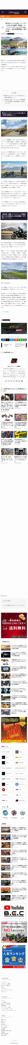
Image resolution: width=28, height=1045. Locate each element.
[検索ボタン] (25, 12)
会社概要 (3, 1029)
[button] (3, 340)
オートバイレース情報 (5, 1007)
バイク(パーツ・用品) (5, 983)
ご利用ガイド (4, 1019)
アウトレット (4, 991)
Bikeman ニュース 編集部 (14, 366)
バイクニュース (11, 33)
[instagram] (17, 381)
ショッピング (14, 1040)
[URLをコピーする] (25, 340)
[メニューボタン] (2, 12)
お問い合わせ (4, 1035)
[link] (6, 381)
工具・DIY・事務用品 (5, 985)
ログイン (16, 605)
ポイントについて (5, 1025)
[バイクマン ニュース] (14, 12)
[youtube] (22, 381)
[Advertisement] (14, 5)
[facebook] (11, 381)
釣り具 (2, 986)
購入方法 (3, 1022)
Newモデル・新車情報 (5, 1004)
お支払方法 (3, 1024)
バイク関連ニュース (5, 1002)
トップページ (4, 982)
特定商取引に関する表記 (6, 1030)
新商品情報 (3, 1005)
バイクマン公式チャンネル (6, 1008)
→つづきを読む (5, 311)
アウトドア (3, 988)
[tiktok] (19, 381)
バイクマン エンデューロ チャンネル (8, 1010)
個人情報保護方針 (5, 1033)
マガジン (3, 1000)
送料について (4, 1021)
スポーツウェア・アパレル (6, 990)
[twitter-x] (14, 381)
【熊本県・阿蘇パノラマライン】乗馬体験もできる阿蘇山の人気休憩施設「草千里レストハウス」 (15, 101)
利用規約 (3, 1032)
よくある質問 (4, 1027)
